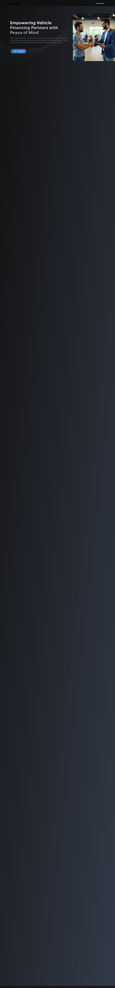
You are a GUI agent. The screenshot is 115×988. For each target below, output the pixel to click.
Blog (74, 3)
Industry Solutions (44, 3)
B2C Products (57, 3)
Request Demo (100, 3)
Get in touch (18, 51)
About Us (67, 3)
